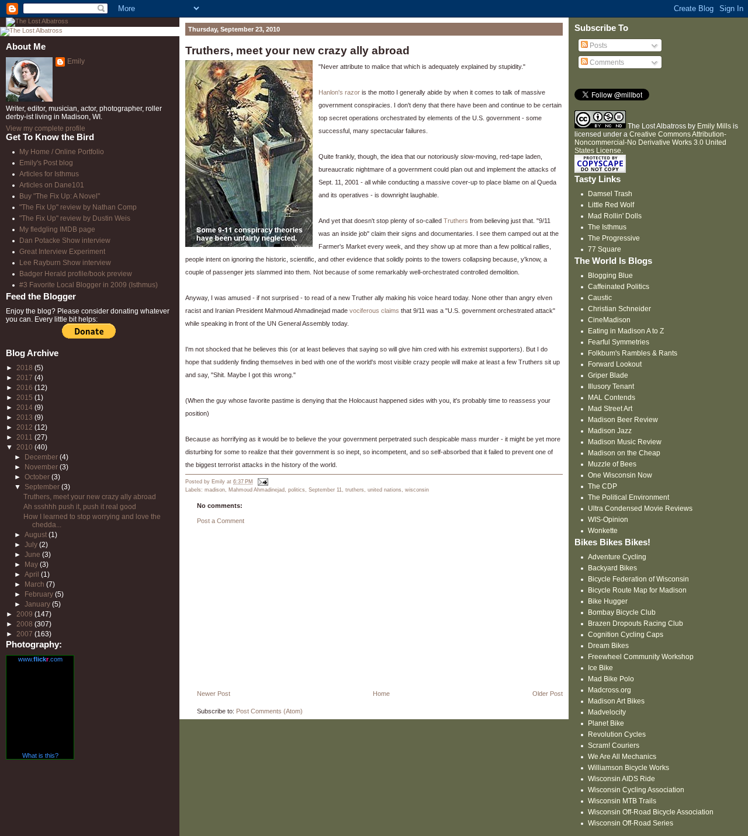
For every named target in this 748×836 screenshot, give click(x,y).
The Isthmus (607, 227)
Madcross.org (609, 690)
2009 (25, 614)
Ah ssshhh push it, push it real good (79, 507)
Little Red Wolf (611, 205)
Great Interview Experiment (62, 252)
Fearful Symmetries (618, 342)
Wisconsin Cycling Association (636, 790)
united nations (384, 490)
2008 (25, 624)
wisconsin (417, 490)
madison (215, 490)
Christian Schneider (619, 309)
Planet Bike (606, 723)
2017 (25, 378)
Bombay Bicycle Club (622, 612)
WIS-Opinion (608, 519)
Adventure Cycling (617, 557)
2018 (25, 368)
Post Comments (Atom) (269, 711)
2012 (25, 427)
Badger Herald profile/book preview (75, 274)
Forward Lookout (615, 364)
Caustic (600, 298)
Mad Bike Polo (611, 679)
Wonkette (603, 531)
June (33, 555)
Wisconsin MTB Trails (622, 801)
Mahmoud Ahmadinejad (256, 490)
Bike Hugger (608, 601)
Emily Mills (714, 126)
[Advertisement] (273, 610)
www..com (40, 659)
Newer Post (213, 693)
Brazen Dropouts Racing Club (635, 623)
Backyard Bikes (612, 568)
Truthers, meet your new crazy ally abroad (297, 50)
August (37, 535)
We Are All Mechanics (622, 757)
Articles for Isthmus (49, 174)
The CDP (602, 486)
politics (296, 490)
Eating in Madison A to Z (626, 331)
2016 (25, 388)
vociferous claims (374, 310)
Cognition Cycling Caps (625, 635)
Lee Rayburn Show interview (65, 263)
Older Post (547, 693)
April (33, 574)
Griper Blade (608, 375)
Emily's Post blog (46, 163)
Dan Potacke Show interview (64, 240)
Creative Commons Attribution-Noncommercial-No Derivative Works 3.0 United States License (650, 142)
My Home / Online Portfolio (61, 152)
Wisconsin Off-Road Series (630, 823)
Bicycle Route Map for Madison (637, 590)
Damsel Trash (610, 194)
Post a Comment (220, 520)
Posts (597, 45)
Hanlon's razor (339, 92)
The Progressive (614, 238)
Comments (606, 62)
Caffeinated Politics (618, 287)
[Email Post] (261, 482)
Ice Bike (600, 668)
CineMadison (609, 320)
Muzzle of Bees (612, 464)
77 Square (604, 249)
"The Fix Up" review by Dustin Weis (74, 218)
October (38, 477)
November (42, 467)
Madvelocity (607, 712)
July (32, 545)
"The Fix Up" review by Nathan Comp (78, 207)
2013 (25, 417)
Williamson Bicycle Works (628, 768)
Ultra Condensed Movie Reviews (640, 508)
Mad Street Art (610, 409)
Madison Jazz (610, 431)
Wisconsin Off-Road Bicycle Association (651, 812)
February (40, 594)
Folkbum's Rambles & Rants (632, 353)
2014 (25, 407)
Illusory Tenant (611, 386)
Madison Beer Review (623, 420)
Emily (76, 61)
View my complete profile (45, 128)
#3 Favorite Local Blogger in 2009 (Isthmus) (88, 285)
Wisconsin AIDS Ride (621, 779)
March (35, 584)
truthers (354, 490)
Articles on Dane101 (51, 185)
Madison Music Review (625, 442)
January (38, 604)
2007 (25, 634)
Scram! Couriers (613, 745)
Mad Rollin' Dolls (615, 216)
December (42, 457)
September (43, 487)
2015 (25, 397)
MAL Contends (611, 397)
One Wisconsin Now (620, 475)
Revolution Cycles (617, 734)
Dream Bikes (608, 646)
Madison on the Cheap (624, 453)
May (32, 564)
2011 (25, 437)
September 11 (325, 490)
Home (381, 693)
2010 (25, 447)
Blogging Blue (610, 275)
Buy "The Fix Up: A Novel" (59, 196)
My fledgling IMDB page (57, 229)
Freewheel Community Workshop (641, 657)
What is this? (40, 755)
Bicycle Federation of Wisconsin (638, 579)
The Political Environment (628, 497)
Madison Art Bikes (616, 701)
